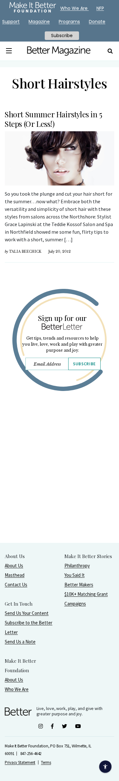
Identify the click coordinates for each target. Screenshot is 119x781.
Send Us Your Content (27, 613)
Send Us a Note (20, 642)
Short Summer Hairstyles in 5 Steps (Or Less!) (53, 119)
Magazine (39, 21)
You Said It (74, 575)
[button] (9, 51)
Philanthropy (77, 566)
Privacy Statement (20, 762)
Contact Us (16, 585)
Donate (97, 21)
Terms (46, 762)
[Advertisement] (59, 483)
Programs (69, 21)
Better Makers (78, 585)
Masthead (14, 575)
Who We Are (17, 689)
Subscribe (84, 364)
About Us (14, 566)
